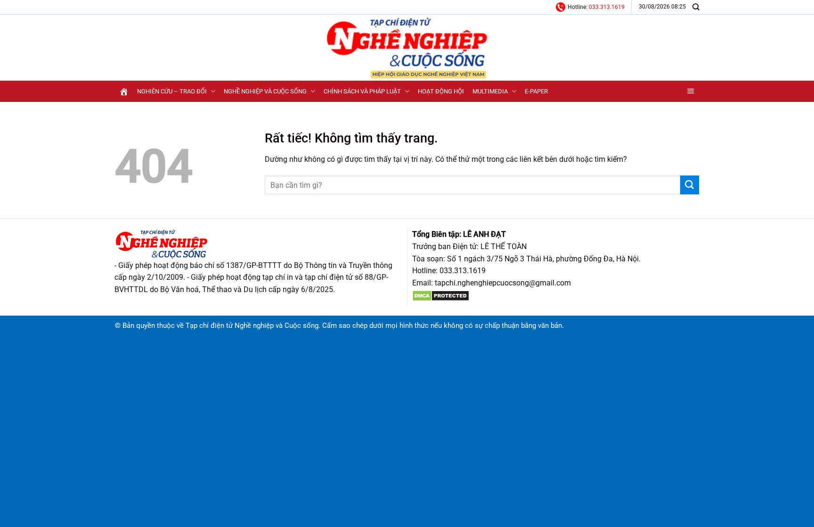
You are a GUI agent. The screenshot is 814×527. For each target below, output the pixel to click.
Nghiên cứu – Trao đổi (172, 91)
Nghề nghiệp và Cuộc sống (265, 91)
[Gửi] (689, 185)
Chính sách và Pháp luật (362, 91)
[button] (691, 91)
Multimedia (490, 91)
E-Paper (536, 91)
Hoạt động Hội (441, 91)
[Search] (695, 6)
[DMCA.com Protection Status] (440, 295)
